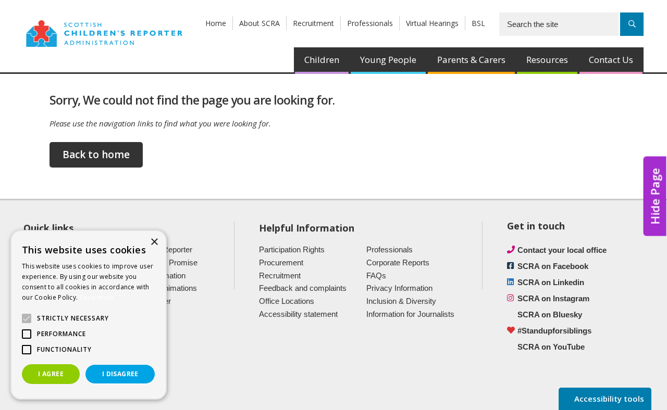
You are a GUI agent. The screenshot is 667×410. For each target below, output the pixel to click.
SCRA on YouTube (551, 346)
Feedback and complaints (303, 288)
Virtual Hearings (432, 23)
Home (215, 23)
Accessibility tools (608, 398)
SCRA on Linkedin (550, 282)
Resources (547, 60)
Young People (388, 60)
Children (321, 60)
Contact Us (611, 60)
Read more (97, 297)
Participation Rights (292, 249)
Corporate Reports (397, 262)
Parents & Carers (471, 60)
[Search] (632, 24)
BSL (478, 23)
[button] (26, 318)
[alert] (88, 315)
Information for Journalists (410, 314)
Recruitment (313, 23)
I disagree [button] (120, 373)
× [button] (154, 242)
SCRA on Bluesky (549, 314)
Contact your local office (562, 250)
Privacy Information (399, 288)
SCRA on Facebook (552, 266)
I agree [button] (51, 373)
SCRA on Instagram (553, 298)
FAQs (376, 275)
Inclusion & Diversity (401, 301)
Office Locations (286, 301)
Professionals (370, 23)
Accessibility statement (298, 314)
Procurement (281, 262)
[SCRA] (104, 33)
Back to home (96, 154)
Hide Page (655, 196)
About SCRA (259, 23)
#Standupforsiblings (554, 330)
